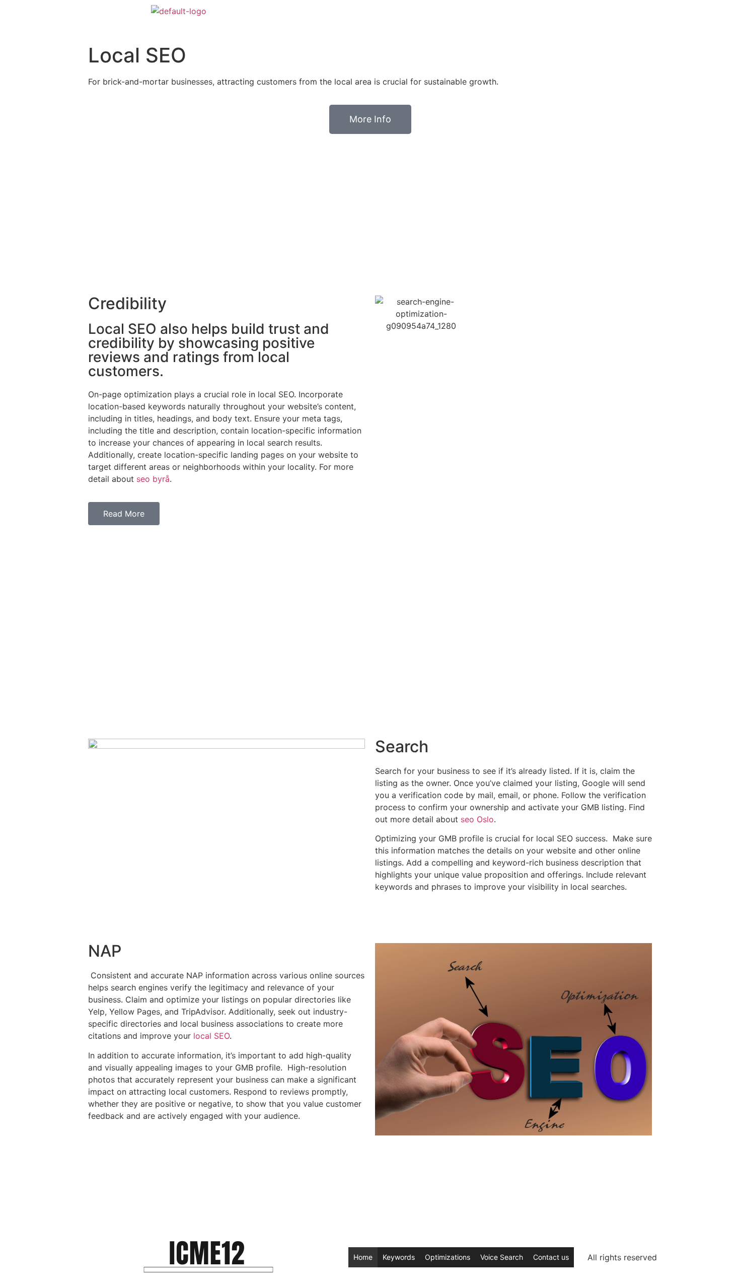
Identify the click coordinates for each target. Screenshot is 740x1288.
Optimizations (447, 1257)
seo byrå (153, 479)
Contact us (551, 1257)
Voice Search (501, 1257)
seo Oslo (477, 819)
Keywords (399, 1257)
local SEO (211, 1036)
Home (363, 1257)
